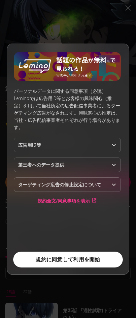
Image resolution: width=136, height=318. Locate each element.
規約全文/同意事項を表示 (64, 200)
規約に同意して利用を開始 (68, 259)
